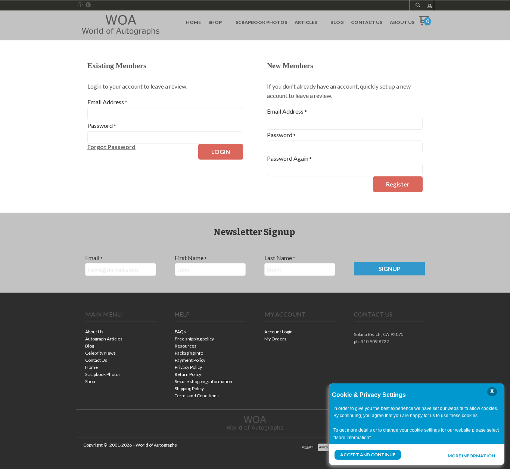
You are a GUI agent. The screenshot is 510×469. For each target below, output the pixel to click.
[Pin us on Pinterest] (88, 5)
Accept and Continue (367, 454)
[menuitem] (193, 22)
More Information (471, 455)
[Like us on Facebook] (80, 5)
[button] (418, 4)
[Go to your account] (429, 6)
